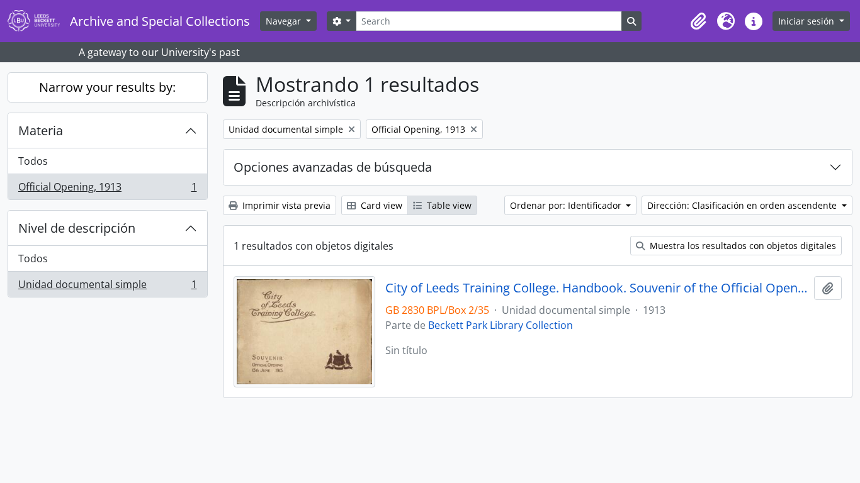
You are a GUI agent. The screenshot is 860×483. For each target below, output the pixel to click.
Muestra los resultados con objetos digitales (741, 246)
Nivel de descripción (76, 227)
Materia (40, 130)
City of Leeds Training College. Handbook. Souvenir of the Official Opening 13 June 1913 (597, 288)
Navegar (284, 21)
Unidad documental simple (107, 287)
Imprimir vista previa (285, 205)
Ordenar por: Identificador (567, 205)
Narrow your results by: (107, 87)
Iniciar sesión (807, 21)
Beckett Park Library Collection (500, 325)
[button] (698, 21)
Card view (380, 205)
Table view (448, 205)
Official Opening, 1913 (107, 189)
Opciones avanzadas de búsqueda (333, 166)
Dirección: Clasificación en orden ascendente (743, 205)
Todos (33, 161)
